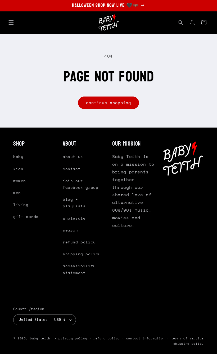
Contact (71, 169)
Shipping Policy (82, 254)
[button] (11, 22)
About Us (73, 156)
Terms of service (187, 338)
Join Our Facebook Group (80, 184)
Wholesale (74, 218)
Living (21, 204)
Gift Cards (26, 216)
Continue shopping (108, 103)
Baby (18, 156)
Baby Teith (40, 338)
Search (70, 230)
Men (17, 192)
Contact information (145, 338)
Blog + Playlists (74, 202)
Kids (18, 169)
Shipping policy (188, 344)
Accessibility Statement (79, 269)
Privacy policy (72, 338)
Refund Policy (79, 242)
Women (19, 180)
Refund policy (106, 338)
